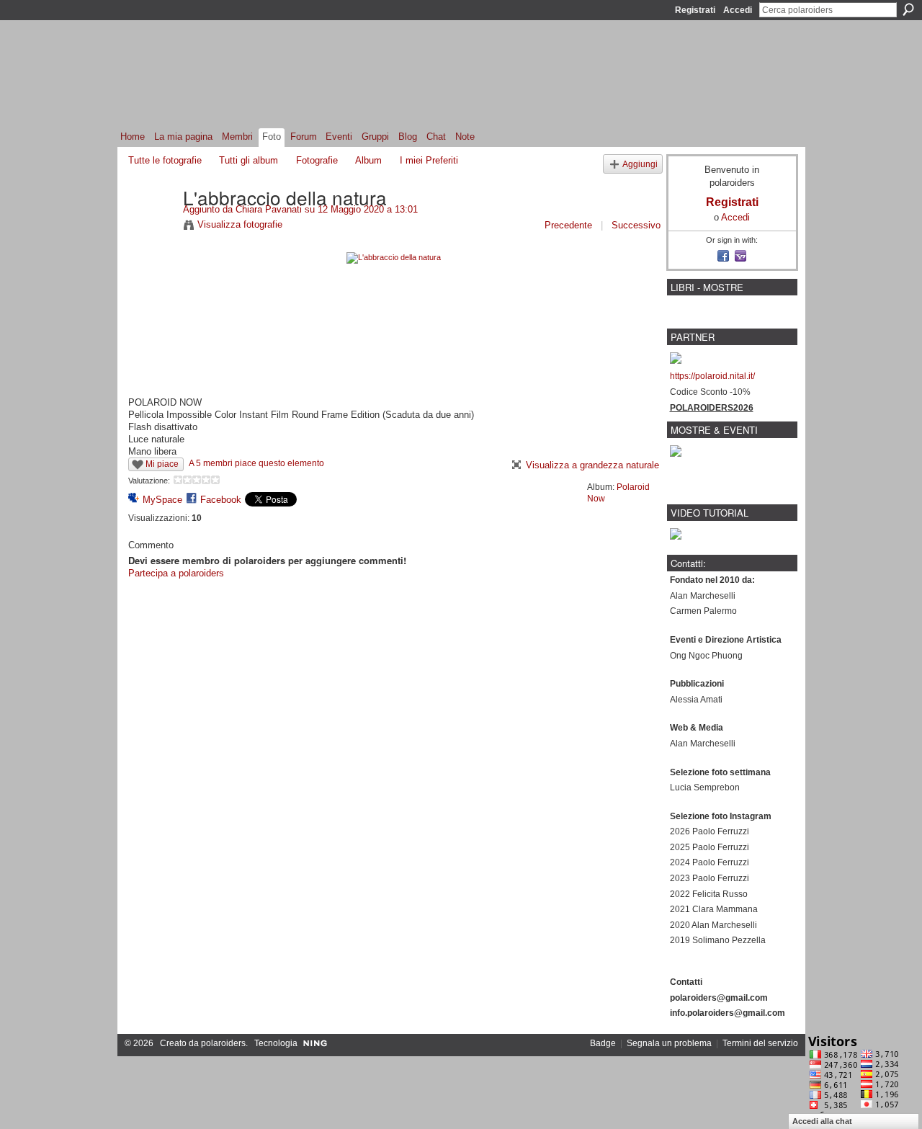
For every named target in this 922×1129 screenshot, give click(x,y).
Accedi (737, 10)
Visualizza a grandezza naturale (592, 465)
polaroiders (223, 1043)
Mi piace (162, 464)
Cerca (908, 9)
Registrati (695, 10)
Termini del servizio (760, 1043)
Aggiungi (640, 164)
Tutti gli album (248, 160)
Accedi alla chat (822, 1121)
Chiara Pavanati (269, 209)
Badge (603, 1043)
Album (368, 160)
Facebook (220, 499)
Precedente (568, 225)
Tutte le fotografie (165, 160)
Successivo (636, 225)
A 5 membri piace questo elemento (256, 463)
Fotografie (317, 160)
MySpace (162, 499)
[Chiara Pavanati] (151, 227)
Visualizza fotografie (239, 224)
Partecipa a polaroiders (176, 573)
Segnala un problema (669, 1043)
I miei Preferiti (429, 160)
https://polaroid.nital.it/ (712, 376)
